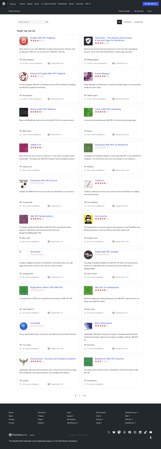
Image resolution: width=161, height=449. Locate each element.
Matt (127, 416)
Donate (99, 419)
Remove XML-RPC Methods (43, 109)
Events (98, 416)
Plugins (40, 419)
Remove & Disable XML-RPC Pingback (47, 73)
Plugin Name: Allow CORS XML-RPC (46, 287)
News (11, 416)
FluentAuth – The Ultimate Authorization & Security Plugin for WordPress (113, 39)
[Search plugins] (46, 22)
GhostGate (35, 252)
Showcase (41, 412)
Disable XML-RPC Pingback (42, 38)
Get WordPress (151, 4)
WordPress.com (132, 412)
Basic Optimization (103, 323)
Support (70, 416)
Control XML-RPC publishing (108, 109)
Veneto (32, 435)
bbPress (129, 419)
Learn (69, 412)
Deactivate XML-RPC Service (43, 180)
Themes (41, 416)
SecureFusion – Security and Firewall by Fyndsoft (53, 359)
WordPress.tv (73, 423)
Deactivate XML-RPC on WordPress (111, 145)
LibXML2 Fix (35, 145)
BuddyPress (130, 423)
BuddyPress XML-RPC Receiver (109, 359)
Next (84, 395)
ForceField (35, 323)
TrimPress (99, 180)
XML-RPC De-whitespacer (107, 287)
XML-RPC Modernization (41, 216)
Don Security (101, 216)
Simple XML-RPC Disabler (107, 252)
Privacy (11, 423)
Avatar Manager (102, 73)
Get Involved (101, 412)
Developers (71, 419)
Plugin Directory (14, 11)
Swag (99, 423)
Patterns (41, 423)
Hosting (11, 419)
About (11, 412)
